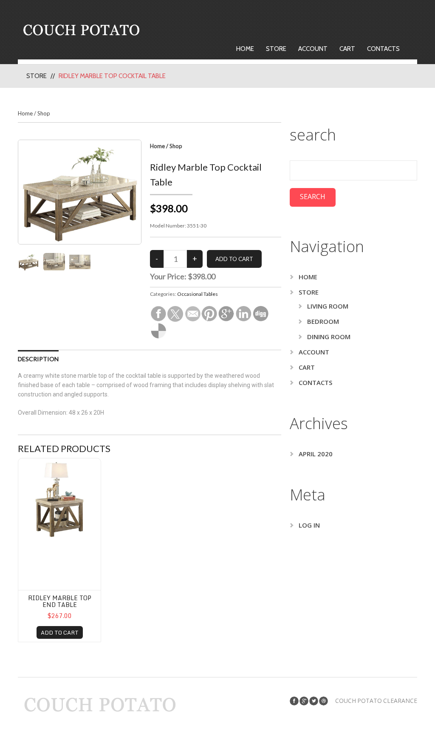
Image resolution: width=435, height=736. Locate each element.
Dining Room (328, 336)
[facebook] (294, 701)
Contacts (383, 49)
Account (313, 49)
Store (276, 49)
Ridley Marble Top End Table (59, 601)
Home (245, 49)
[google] (303, 701)
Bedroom (323, 321)
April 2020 (316, 453)
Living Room (327, 306)
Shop (43, 113)
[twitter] (313, 701)
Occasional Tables (197, 294)
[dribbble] (323, 701)
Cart (347, 49)
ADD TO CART (60, 632)
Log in (309, 525)
